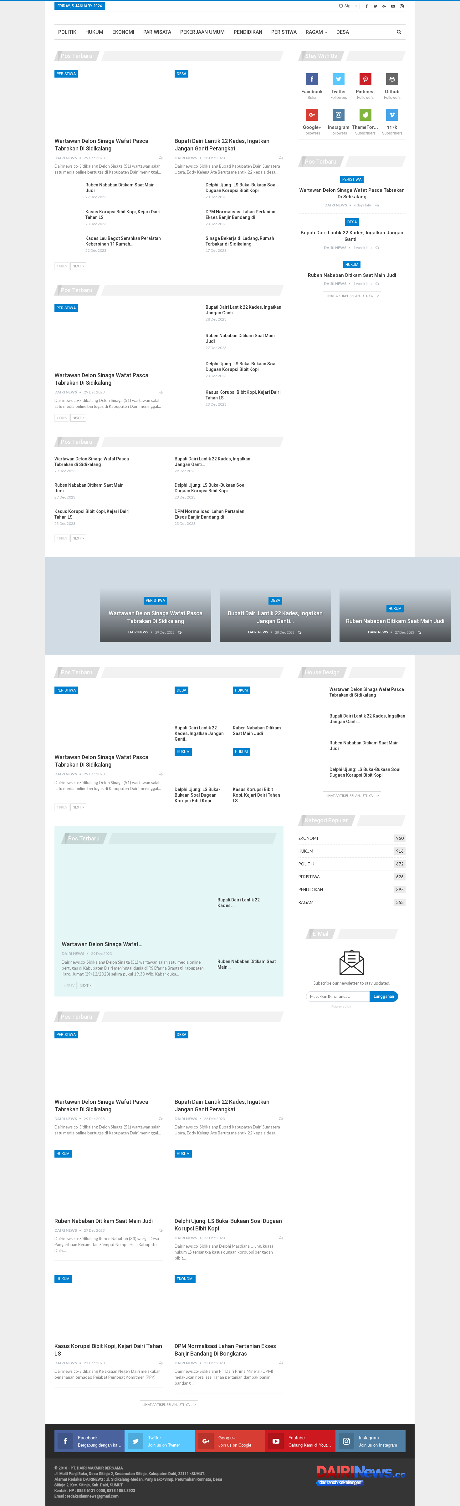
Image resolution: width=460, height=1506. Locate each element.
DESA (342, 32)
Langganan (384, 996)
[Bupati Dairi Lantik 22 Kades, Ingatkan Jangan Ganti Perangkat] (229, 101)
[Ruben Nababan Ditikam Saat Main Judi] (67, 192)
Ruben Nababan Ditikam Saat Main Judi (352, 275)
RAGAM (314, 32)
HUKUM (94, 32)
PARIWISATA (157, 32)
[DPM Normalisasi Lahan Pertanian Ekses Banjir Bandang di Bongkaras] (188, 219)
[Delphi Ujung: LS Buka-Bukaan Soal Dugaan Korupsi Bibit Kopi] (188, 192)
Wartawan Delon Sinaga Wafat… (102, 944)
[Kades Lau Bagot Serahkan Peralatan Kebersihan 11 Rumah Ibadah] (67, 246)
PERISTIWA (284, 32)
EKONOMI (123, 32)
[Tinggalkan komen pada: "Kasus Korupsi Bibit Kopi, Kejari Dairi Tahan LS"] (161, 1363)
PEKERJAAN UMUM (202, 32)
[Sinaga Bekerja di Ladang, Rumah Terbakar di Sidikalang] (188, 246)
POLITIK (67, 32)
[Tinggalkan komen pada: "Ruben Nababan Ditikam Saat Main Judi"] (378, 283)
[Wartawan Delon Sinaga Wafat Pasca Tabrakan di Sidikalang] (108, 101)
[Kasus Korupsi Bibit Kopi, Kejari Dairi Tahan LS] (67, 219)
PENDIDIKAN (248, 32)
